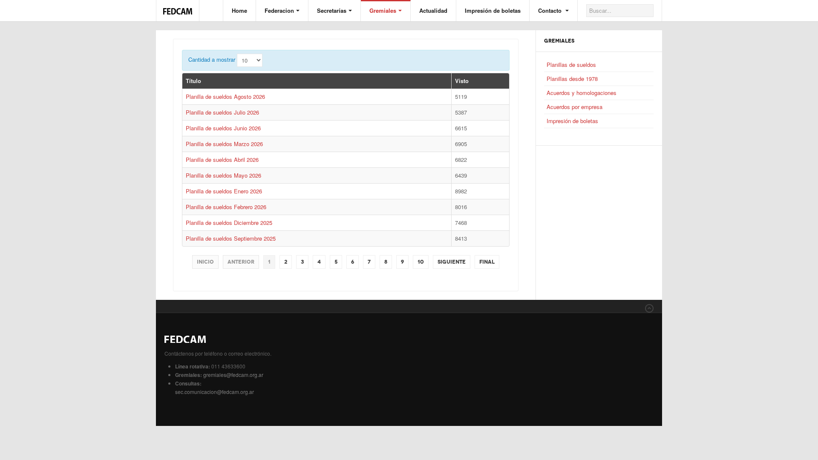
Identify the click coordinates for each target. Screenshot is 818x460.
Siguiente (452, 262)
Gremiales (382, 10)
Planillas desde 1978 (572, 79)
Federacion (279, 10)
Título (193, 81)
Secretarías (331, 10)
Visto (462, 81)
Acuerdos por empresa (574, 107)
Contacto (550, 10)
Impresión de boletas (493, 10)
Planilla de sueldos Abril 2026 (222, 159)
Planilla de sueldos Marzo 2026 (224, 144)
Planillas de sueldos (571, 64)
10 (421, 262)
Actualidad (433, 10)
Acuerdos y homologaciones (581, 93)
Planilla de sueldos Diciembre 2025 (229, 222)
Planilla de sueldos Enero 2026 (224, 191)
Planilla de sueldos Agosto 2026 (225, 96)
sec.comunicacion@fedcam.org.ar (214, 391)
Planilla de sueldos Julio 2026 (222, 112)
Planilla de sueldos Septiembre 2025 (231, 238)
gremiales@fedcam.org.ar (233, 374)
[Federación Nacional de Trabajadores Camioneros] (177, 7)
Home (239, 10)
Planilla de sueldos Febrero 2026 (226, 207)
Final (487, 262)
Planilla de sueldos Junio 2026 (223, 128)
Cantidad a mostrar (211, 59)
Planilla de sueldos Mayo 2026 (223, 175)
